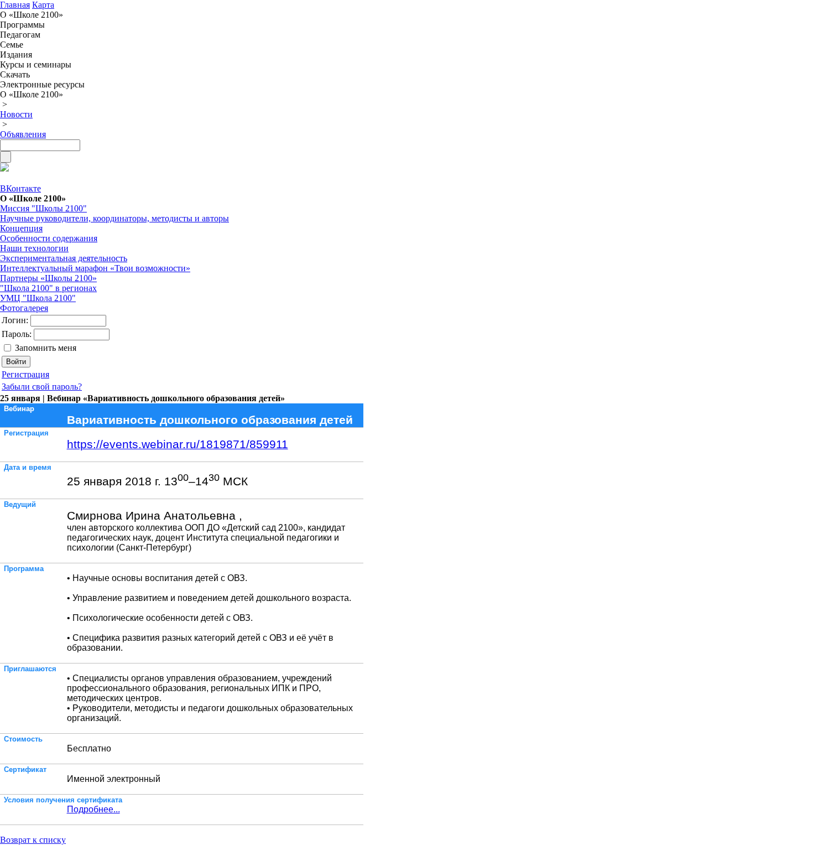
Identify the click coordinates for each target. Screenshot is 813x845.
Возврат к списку (33, 839)
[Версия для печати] (4, 168)
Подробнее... (93, 809)
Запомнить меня (45, 347)
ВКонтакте (20, 188)
